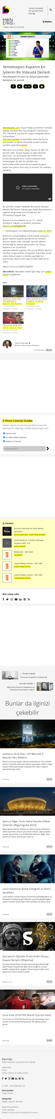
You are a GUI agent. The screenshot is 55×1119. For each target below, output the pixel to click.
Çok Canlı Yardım (11, 139)
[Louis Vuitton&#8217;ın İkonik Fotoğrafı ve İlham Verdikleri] (36, 291)
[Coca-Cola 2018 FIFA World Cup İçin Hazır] (13, 318)
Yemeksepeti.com (11, 127)
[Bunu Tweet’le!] (19, 86)
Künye (4, 1070)
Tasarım (12, 1101)
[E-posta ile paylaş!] (41, 86)
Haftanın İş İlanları (13, 441)
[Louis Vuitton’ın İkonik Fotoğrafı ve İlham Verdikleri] (27, 868)
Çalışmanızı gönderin (10, 1107)
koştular (23, 145)
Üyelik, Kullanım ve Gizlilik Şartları (15, 1073)
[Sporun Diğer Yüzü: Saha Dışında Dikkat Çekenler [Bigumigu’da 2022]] (27, 801)
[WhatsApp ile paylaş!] (35, 86)
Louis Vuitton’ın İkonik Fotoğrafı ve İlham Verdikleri (36, 301)
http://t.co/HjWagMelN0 (14, 226)
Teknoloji (19, 1101)
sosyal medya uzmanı (22, 566)
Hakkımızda (6, 1067)
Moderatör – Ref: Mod (23, 552)
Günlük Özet (11, 433)
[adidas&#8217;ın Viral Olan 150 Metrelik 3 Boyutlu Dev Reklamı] (13, 291)
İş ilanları (8, 523)
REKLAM (49, 350)
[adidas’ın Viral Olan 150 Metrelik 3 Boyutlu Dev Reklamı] (27, 733)
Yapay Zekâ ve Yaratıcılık (14, 27)
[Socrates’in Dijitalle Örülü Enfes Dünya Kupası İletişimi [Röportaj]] (27, 936)
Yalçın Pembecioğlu (22, 343)
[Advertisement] (22, 108)
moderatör (18, 555)
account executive (21, 534)
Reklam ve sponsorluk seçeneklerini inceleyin (20, 1112)
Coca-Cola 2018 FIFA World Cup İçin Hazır (12, 326)
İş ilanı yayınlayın (8, 1110)
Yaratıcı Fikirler (7, 1093)
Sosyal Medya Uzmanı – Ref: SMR (28, 563)
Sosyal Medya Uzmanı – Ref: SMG (28, 575)
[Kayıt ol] (48, 448)
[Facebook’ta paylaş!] (13, 86)
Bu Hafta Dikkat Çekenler (16, 437)
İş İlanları (47, 21)
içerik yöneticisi (20, 546)
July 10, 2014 (45, 231)
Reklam (5, 1101)
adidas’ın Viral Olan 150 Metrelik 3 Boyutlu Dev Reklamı (12, 301)
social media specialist (37, 534)
